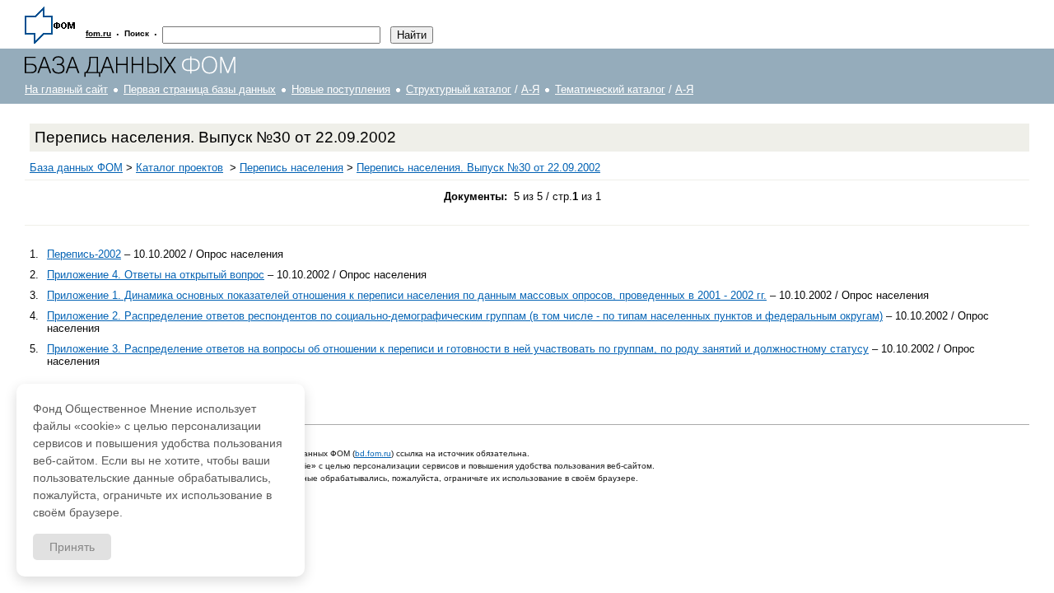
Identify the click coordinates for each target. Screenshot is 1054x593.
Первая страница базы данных (200, 89)
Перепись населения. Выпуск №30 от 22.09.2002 (478, 167)
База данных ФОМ (76, 167)
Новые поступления (340, 89)
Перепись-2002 (84, 254)
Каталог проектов (179, 167)
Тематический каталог (610, 89)
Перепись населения (291, 167)
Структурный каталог (458, 89)
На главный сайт (66, 89)
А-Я (530, 89)
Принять (72, 546)
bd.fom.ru (373, 453)
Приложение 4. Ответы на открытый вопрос (155, 274)
